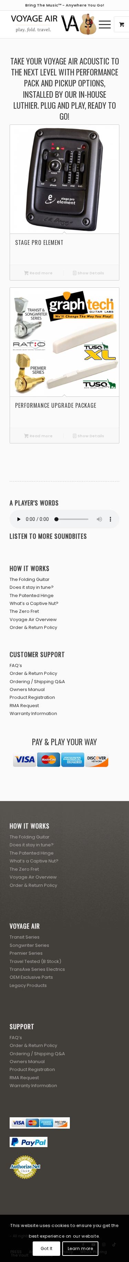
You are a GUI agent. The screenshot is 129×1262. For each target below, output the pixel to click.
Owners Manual (27, 689)
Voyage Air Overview (33, 619)
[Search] (85, 24)
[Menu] (101, 24)
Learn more (80, 1248)
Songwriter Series (29, 945)
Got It (47, 1248)
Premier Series (26, 953)
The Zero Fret (24, 611)
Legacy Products (28, 985)
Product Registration (32, 697)
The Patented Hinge (32, 595)
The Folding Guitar (30, 579)
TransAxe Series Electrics (37, 969)
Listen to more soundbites (48, 536)
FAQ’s (16, 665)
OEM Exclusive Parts (31, 977)
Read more (41, 273)
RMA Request (24, 705)
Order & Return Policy (33, 627)
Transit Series (25, 937)
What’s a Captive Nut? (34, 603)
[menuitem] (85, 24)
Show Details (90, 273)
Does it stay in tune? (32, 587)
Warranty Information (33, 713)
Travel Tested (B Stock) (35, 961)
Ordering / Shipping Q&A (37, 681)
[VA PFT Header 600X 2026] (53, 24)
